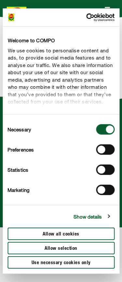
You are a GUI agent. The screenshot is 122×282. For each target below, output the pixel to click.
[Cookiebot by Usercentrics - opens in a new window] (87, 17)
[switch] (105, 149)
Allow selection (61, 248)
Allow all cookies (61, 234)
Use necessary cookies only (61, 263)
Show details (88, 216)
